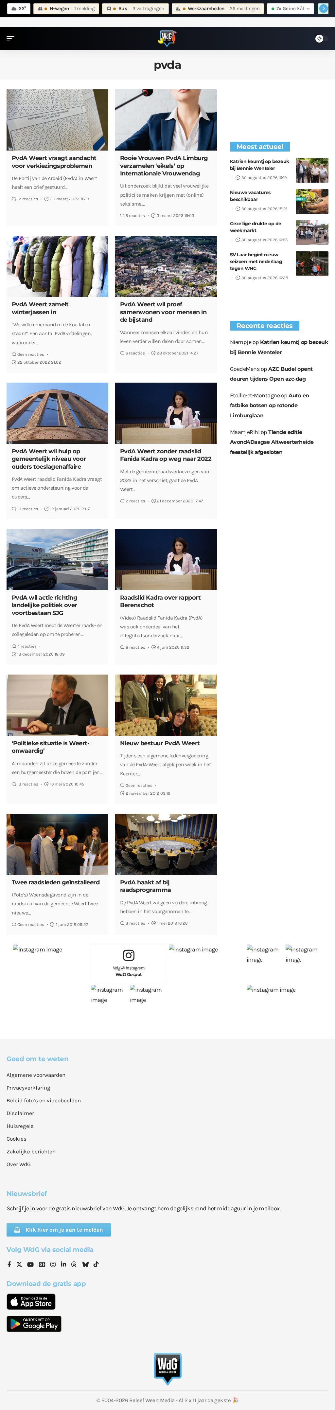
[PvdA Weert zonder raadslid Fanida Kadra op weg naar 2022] (166, 413)
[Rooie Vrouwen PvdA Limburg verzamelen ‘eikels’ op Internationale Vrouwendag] (166, 120)
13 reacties (27, 784)
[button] (12, 38)
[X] (19, 1265)
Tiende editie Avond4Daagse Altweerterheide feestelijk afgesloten (272, 442)
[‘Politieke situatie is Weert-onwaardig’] (57, 705)
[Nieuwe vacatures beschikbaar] (312, 201)
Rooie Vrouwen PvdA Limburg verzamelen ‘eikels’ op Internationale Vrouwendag (164, 165)
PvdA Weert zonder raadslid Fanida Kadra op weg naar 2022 (166, 455)
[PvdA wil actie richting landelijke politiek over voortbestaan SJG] (57, 559)
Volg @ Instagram (129, 971)
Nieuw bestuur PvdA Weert (160, 743)
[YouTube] (30, 1265)
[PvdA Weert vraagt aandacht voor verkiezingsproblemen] (57, 120)
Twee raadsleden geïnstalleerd (56, 882)
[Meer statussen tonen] (323, 8)
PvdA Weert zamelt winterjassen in (40, 308)
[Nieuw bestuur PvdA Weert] (166, 705)
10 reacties (27, 508)
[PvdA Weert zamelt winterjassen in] (57, 266)
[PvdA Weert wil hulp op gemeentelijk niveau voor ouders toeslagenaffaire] (57, 413)
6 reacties (135, 353)
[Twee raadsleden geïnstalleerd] (57, 844)
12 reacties (27, 198)
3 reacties (135, 923)
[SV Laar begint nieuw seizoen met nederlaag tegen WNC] (312, 263)
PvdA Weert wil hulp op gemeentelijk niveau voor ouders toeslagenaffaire (49, 459)
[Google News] (42, 1265)
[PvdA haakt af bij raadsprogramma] (166, 844)
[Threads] (74, 1265)
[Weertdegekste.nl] (167, 38)
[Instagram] (53, 1265)
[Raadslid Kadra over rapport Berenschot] (166, 559)
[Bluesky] (85, 1265)
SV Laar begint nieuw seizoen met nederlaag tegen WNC (256, 261)
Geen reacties (30, 354)
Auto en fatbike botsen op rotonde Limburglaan (269, 405)
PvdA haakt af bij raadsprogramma (145, 886)
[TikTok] (96, 1265)
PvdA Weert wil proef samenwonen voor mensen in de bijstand (163, 312)
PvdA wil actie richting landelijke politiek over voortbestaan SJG (45, 605)
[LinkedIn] (63, 1265)
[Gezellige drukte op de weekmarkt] (312, 232)
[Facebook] (9, 1265)
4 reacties (27, 646)
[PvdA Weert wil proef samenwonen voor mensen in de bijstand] (166, 266)
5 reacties (135, 215)
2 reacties (135, 500)
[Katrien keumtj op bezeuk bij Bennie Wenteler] (312, 170)
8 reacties (135, 647)
